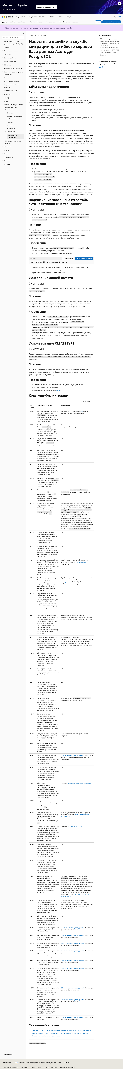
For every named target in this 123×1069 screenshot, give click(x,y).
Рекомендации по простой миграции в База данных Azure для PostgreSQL (60, 1033)
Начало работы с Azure (111, 22)
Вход (119, 17)
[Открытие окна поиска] (115, 17)
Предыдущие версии (28, 1067)
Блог (38, 1067)
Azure (37, 35)
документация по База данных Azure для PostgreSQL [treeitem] (13, 43)
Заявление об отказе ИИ (10, 1067)
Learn (31, 35)
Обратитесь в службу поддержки (72, 755)
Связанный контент (106, 55)
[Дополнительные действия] (92, 35)
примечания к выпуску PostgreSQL (79, 783)
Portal (98, 22)
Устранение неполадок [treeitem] (12, 136)
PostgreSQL (45, 35)
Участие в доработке (51, 1067)
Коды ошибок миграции (108, 52)
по (82, 411)
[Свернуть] (24, 33)
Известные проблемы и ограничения (46, 1036)
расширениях (81, 562)
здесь (58, 390)
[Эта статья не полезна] (102, 67)
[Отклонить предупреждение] (119, 3)
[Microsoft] (3, 17)
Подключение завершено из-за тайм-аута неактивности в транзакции (109, 43)
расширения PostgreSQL (75, 826)
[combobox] (13, 37)
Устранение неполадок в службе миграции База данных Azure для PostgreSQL (61, 1030)
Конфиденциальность (67, 1067)
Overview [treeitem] (10, 113)
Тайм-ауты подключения (108, 39)
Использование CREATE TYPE (109, 50)
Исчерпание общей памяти (109, 47)
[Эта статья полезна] (100, 67)
